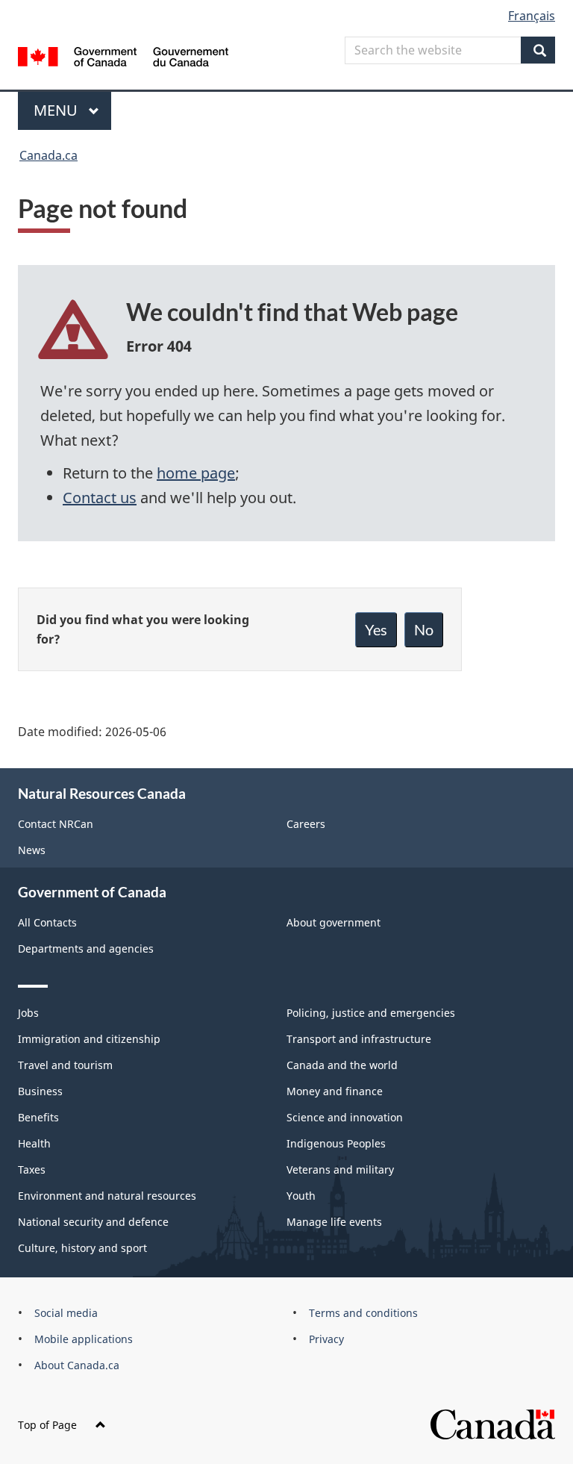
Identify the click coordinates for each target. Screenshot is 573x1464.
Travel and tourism (65, 1065)
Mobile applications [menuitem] (83, 1339)
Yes (376, 629)
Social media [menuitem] (66, 1313)
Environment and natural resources (107, 1196)
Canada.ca (48, 155)
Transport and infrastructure (358, 1039)
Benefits (38, 1117)
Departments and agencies (86, 948)
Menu (57, 110)
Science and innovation (344, 1117)
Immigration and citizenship (89, 1039)
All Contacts (47, 922)
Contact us (100, 498)
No (423, 629)
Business (40, 1091)
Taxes (32, 1169)
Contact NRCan (55, 824)
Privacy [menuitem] (326, 1339)
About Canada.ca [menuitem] (76, 1365)
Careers (305, 824)
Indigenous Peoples (336, 1143)
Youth (301, 1196)
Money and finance (334, 1091)
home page (196, 473)
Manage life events (334, 1222)
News (32, 850)
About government (333, 922)
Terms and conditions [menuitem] (363, 1313)
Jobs (28, 1013)
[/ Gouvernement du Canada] (123, 55)
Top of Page (47, 1425)
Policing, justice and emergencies (370, 1013)
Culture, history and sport (82, 1248)
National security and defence (93, 1222)
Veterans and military (340, 1169)
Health (34, 1143)
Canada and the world (342, 1065)
